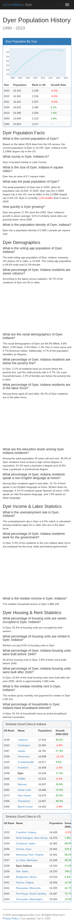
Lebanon (23, 739)
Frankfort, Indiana (26, 832)
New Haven (24, 795)
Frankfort (23, 767)
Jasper (22, 750)
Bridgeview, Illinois (26, 876)
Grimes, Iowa (23, 849)
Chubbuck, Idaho (25, 843)
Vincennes (24, 756)
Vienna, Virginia (25, 882)
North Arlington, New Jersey (32, 837)
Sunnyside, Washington (29, 899)
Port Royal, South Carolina (31, 893)
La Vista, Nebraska (27, 860)
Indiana (16, 4)
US (5, 4)
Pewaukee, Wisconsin (28, 888)
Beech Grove (25, 806)
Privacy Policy (10, 918)
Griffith (21, 778)
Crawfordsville (26, 762)
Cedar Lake (24, 789)
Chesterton (24, 801)
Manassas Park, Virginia (29, 854)
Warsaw (22, 784)
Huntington (24, 745)
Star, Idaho (22, 871)
